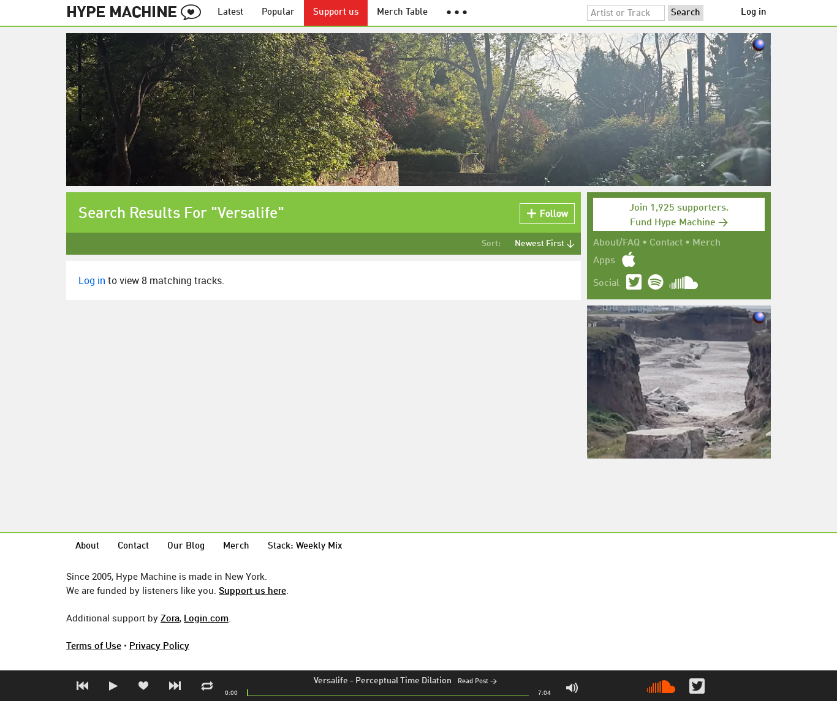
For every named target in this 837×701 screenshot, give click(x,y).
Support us (335, 12)
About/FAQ (616, 243)
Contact (666, 243)
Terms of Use (93, 645)
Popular (278, 12)
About (87, 546)
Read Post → (477, 681)
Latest (230, 12)
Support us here (252, 590)
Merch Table (402, 12)
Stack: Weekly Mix (305, 546)
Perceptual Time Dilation (403, 681)
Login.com (206, 618)
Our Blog (186, 546)
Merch (706, 243)
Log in (754, 12)
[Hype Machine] (137, 13)
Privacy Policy (159, 645)
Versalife (331, 681)
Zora (170, 618)
